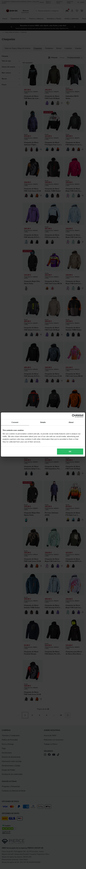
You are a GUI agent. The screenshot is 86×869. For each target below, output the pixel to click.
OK (70, 451)
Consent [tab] (15, 422)
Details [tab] (43, 422)
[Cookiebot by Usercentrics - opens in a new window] (73, 415)
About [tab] (71, 422)
